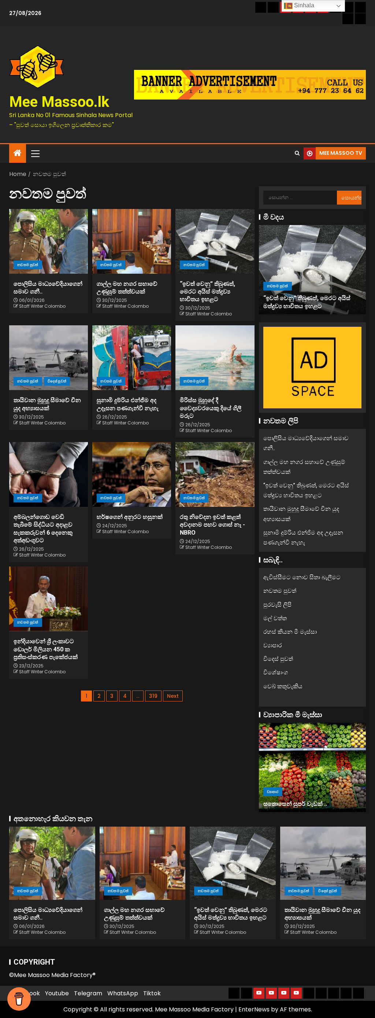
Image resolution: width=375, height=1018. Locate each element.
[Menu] (34, 153)
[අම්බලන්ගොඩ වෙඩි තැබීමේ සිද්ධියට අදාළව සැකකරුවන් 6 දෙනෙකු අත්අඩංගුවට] (48, 474)
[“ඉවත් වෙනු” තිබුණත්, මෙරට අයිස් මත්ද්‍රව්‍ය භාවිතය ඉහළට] (214, 241)
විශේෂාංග (275, 672)
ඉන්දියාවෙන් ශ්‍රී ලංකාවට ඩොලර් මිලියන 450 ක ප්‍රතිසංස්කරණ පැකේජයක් (46, 649)
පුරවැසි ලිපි (277, 604)
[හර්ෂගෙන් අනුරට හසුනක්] (131, 474)
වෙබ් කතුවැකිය (282, 686)
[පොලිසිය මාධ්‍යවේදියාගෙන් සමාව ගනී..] (48, 241)
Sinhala (303, 5)
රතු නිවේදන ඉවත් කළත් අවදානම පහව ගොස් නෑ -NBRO (212, 524)
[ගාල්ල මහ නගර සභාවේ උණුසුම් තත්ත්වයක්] (131, 241)
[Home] (18, 153)
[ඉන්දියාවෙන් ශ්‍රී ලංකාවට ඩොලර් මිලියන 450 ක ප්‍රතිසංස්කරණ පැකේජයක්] (48, 598)
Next (173, 696)
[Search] (297, 153)
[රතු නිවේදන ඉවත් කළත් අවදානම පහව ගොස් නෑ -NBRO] (214, 474)
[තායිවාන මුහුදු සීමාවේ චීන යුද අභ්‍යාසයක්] (48, 357)
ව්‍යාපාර (272, 645)
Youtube (57, 993)
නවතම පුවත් (27, 264)
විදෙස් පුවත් (57, 381)
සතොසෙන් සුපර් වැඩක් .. (295, 803)
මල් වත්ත (275, 618)
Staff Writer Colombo (42, 306)
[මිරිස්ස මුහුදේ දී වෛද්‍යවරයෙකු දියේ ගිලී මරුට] (214, 357)
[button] (34, 153)
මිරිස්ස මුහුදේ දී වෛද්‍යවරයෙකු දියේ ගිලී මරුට (210, 408)
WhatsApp (122, 993)
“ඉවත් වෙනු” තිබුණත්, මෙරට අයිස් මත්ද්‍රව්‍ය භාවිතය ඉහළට (207, 291)
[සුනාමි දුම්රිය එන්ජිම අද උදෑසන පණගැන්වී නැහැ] (131, 357)
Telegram (88, 993)
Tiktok (152, 993)
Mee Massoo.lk (59, 102)
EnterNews (254, 1009)
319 (153, 696)
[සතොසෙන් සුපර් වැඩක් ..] (312, 767)
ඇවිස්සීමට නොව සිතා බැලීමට (302, 577)
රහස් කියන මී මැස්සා (290, 632)
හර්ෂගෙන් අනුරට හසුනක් (130, 516)
